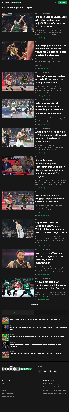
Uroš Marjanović (44, 38)
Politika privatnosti (8, 397)
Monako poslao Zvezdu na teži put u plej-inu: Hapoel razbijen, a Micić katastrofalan (49, 258)
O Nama (4, 384)
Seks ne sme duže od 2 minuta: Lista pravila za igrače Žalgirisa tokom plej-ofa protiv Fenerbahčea (50, 108)
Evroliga (38, 13)
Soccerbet (63, 2)
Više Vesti (34, 304)
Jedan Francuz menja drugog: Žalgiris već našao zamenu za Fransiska (49, 198)
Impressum (5, 387)
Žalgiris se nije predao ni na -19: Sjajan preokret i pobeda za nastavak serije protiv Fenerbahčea (51, 136)
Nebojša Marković (44, 96)
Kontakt (4, 390)
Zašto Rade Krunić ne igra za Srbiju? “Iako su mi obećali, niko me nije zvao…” (35, 319)
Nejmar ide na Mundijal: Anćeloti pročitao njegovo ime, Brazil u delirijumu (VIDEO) (37, 336)
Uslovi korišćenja (7, 393)
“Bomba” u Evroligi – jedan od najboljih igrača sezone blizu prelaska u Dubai (50, 79)
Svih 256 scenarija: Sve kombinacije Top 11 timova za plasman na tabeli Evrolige (50, 285)
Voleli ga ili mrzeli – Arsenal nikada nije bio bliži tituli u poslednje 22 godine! (35, 353)
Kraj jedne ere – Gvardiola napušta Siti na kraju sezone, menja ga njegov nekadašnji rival (38, 328)
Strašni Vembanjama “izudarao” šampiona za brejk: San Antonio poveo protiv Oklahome (36, 345)
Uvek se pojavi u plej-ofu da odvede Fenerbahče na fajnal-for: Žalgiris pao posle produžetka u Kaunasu (50, 50)
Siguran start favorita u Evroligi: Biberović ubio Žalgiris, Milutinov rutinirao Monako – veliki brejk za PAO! (51, 227)
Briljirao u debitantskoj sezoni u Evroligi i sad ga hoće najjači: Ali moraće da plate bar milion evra (51, 21)
